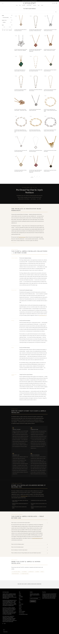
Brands (20, 595)
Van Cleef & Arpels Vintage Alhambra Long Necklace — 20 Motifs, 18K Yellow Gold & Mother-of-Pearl (50, 110)
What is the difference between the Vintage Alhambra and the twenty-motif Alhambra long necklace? (26, 552)
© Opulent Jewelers (5, 631)
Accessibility (21, 596)
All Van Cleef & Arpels (16, 571)
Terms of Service (21, 612)
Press (20, 602)
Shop (20, 5)
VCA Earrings (24, 571)
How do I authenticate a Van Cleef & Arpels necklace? (19, 549)
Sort (56, 11)
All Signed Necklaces (24, 573)
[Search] (54, 3)
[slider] (2, 29)
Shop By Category (29, 5)
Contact (42, 5)
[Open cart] (56, 3)
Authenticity (34, 5)
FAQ (19, 601)
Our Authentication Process (23, 614)
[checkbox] (7, 17)
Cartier (42, 571)
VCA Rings (37, 571)
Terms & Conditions (22, 611)
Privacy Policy (21, 604)
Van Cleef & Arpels (22, 237)
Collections (20, 599)
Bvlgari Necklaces (15, 573)
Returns (20, 605)
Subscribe (33, 601)
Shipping (20, 609)
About (38, 5)
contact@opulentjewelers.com (43, 315)
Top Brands (23, 5)
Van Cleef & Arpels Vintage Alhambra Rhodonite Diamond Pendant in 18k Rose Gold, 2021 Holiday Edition (35, 171)
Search (20, 608)
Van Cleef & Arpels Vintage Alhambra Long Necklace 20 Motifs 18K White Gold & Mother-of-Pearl (20, 130)
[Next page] (39, 176)
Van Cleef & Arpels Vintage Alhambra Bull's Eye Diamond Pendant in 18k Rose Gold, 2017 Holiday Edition (35, 50)
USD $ (2, 3)
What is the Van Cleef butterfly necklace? (17, 547)
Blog (19, 598)
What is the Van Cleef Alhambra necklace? (17, 544)
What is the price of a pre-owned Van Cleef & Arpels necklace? (20, 522)
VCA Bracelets (31, 571)
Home (17, 5)
